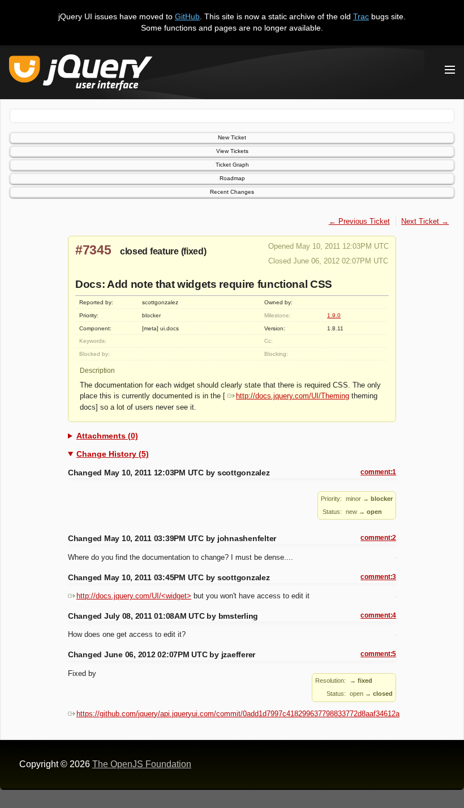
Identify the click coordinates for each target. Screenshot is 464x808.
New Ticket (232, 137)
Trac (361, 16)
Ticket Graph (232, 164)
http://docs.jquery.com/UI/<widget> (133, 596)
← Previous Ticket (359, 221)
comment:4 (378, 615)
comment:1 (378, 472)
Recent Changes (232, 192)
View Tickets (232, 151)
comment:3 (378, 577)
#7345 (93, 250)
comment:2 (378, 538)
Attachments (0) (107, 435)
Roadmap (232, 178)
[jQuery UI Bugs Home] (80, 74)
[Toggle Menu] (450, 70)
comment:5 (378, 654)
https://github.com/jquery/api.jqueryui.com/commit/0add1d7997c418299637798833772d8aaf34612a (237, 713)
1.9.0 (334, 315)
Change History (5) (112, 453)
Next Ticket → (425, 221)
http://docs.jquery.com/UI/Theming (292, 396)
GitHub (187, 16)
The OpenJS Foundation (141, 764)
